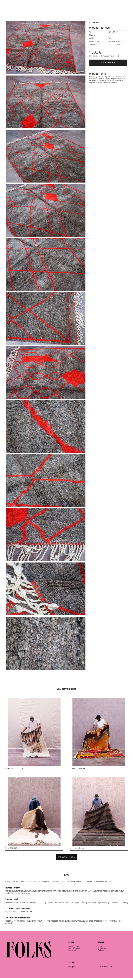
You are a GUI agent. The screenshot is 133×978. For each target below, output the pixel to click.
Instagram (71, 967)
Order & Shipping (74, 948)
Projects (101, 950)
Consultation (102, 948)
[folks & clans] (66, 15)
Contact (125, 9)
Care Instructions (74, 946)
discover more (66, 857)
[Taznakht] (34, 765)
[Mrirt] (34, 845)
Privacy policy (73, 950)
